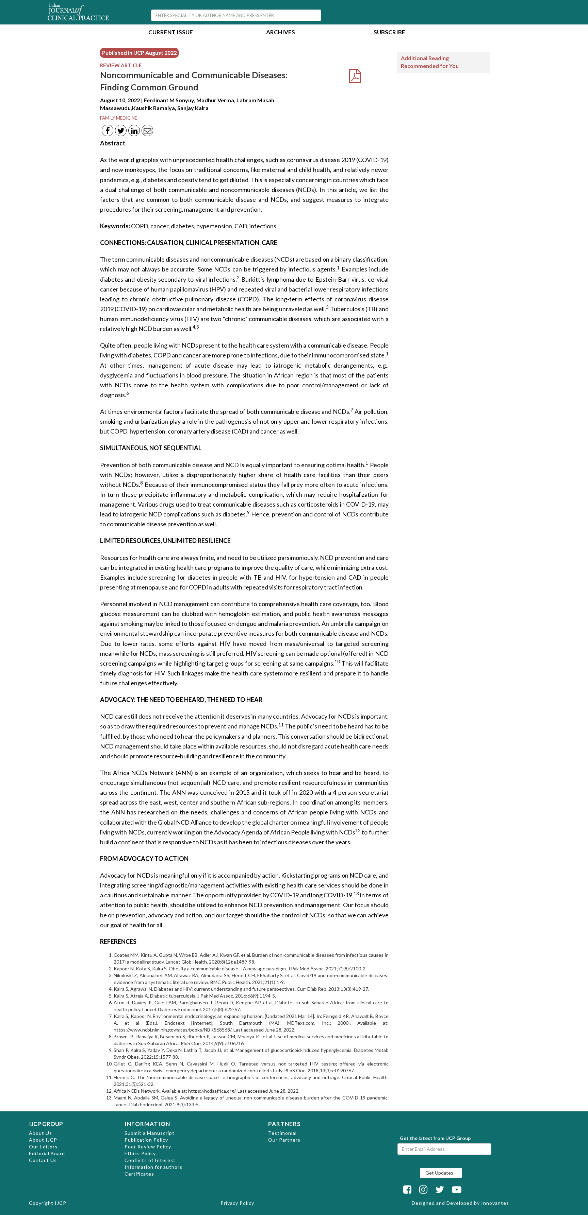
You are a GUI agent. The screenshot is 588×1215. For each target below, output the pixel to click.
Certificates (139, 1174)
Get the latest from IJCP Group (435, 1138)
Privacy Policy (237, 1203)
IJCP (60, 1203)
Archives (280, 33)
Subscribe (389, 33)
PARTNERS (284, 1123)
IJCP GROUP (46, 1123)
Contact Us (43, 1160)
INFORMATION (147, 1123)
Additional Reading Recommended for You (430, 62)
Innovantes (495, 1203)
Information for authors (153, 1167)
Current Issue (170, 33)
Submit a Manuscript (150, 1133)
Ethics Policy (140, 1153)
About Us (40, 1133)
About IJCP (43, 1140)
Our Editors (43, 1146)
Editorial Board (47, 1153)
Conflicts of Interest (150, 1160)
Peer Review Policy (148, 1146)
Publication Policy (146, 1140)
